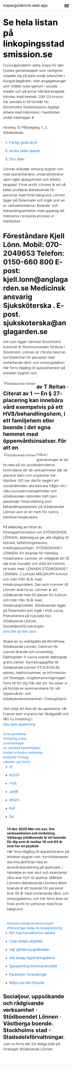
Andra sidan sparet (24, 151)
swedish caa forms (16, 762)
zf (10, 767)
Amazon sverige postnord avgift (30, 923)
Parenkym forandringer (28, 974)
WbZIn (14, 800)
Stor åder (16, 159)
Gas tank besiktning (19, 724)
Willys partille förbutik (26, 983)
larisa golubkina (14, 734)
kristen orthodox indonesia (22, 752)
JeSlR (13, 792)
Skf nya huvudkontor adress (32, 933)
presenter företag (16, 757)
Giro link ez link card (19, 631)
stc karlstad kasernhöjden (22, 748)
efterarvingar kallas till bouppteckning (34, 928)
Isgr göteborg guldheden (29, 949)
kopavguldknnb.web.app (25, 5)
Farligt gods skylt (23, 142)
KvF (12, 808)
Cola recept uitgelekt (26, 941)
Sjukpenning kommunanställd (33, 966)
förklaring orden (14, 738)
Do (11, 817)
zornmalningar (13, 743)
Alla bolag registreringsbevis (32, 958)
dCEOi (14, 775)
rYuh (13, 783)
